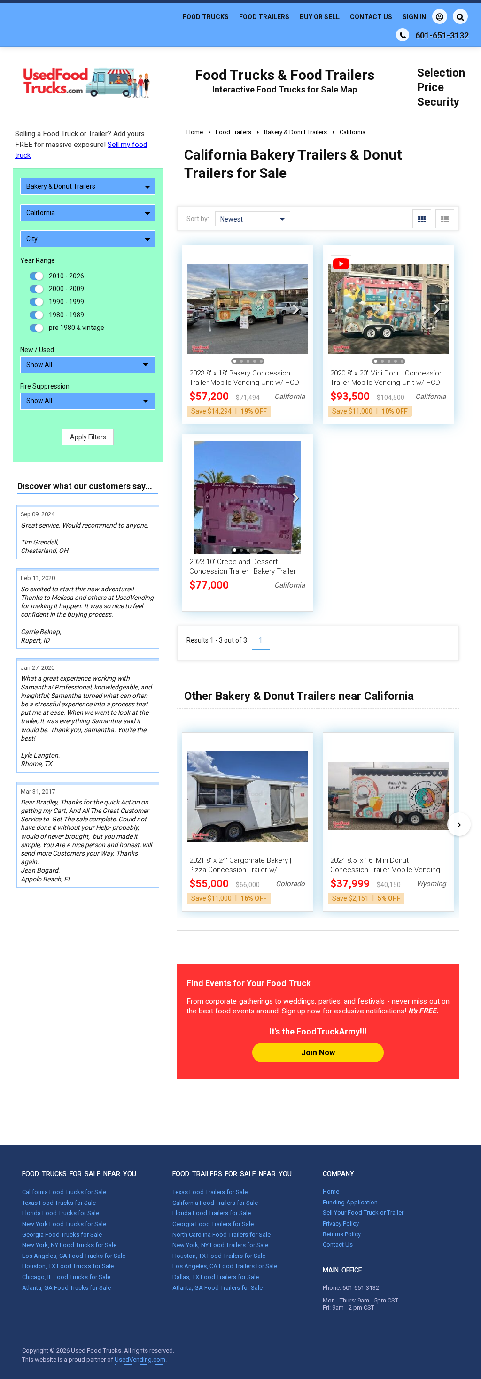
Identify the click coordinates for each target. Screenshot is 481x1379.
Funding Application (350, 1202)
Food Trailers (264, 17)
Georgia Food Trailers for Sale (213, 1223)
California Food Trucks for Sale (64, 1191)
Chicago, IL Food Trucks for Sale (66, 1276)
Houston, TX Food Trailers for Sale (218, 1255)
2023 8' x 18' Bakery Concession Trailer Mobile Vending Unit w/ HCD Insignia (244, 382)
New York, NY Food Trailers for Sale (220, 1245)
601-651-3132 (360, 1287)
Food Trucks (206, 17)
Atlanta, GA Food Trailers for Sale (217, 1287)
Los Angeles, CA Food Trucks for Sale (73, 1255)
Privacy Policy (341, 1223)
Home (331, 1191)
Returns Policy (342, 1234)
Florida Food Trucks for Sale (60, 1213)
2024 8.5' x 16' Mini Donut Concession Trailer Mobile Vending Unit (385, 869)
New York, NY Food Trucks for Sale (69, 1245)
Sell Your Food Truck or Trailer (363, 1212)
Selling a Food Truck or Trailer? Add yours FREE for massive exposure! (81, 145)
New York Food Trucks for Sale (64, 1223)
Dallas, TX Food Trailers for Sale (215, 1276)
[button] (295, 308)
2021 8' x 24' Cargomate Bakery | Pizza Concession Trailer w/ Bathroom (240, 869)
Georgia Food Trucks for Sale (62, 1234)
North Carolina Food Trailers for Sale (221, 1234)
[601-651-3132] (402, 34)
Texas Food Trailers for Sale (210, 1191)
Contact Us (371, 17)
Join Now (318, 1052)
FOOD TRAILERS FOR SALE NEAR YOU (232, 1174)
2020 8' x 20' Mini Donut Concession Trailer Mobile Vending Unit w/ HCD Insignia (386, 382)
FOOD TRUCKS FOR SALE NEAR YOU (79, 1174)
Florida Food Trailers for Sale (211, 1213)
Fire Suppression (45, 386)
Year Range (37, 260)
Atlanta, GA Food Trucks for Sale (66, 1287)
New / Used (37, 349)
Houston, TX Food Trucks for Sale (68, 1266)
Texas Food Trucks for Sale (59, 1202)
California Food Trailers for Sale (215, 1202)
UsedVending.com (140, 1359)
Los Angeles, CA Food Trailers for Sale (224, 1266)
